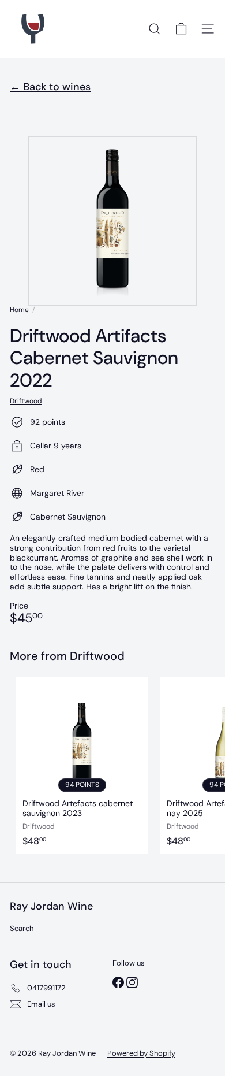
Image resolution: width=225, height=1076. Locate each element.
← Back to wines (50, 87)
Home (19, 310)
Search (21, 928)
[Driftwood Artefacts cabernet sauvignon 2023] (82, 765)
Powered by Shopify (141, 1053)
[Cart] (181, 29)
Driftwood (97, 655)
